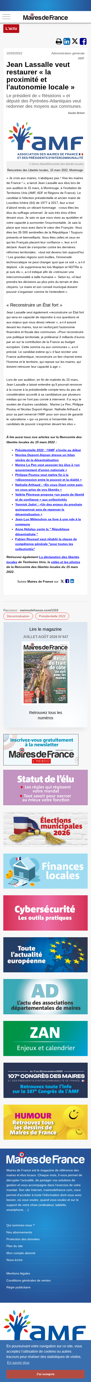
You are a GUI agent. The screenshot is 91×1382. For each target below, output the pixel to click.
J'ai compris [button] (45, 1374)
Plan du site (14, 1246)
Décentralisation (18, 616)
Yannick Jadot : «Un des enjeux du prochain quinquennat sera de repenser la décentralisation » (48, 509)
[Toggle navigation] (6, 16)
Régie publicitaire (18, 1287)
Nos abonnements (19, 1232)
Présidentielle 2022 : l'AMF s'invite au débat (48, 450)
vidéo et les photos (65, 562)
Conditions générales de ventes (28, 1280)
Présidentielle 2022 (52, 616)
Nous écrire (14, 1260)
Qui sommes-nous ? (20, 1225)
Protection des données (23, 1239)
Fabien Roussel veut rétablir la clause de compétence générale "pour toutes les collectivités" (46, 544)
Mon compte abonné (20, 1253)
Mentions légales (18, 1273)
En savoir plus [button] (18, 1363)
